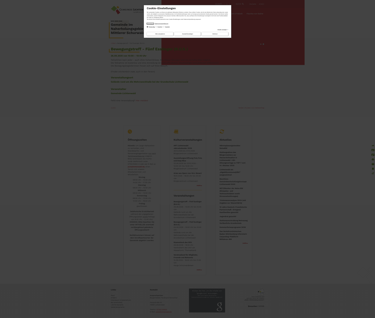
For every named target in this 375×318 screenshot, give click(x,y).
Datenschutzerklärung (161, 23)
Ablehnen (215, 34)
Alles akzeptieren (160, 34)
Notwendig (152, 27)
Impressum (150, 23)
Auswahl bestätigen (187, 34)
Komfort (159, 27)
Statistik (167, 27)
